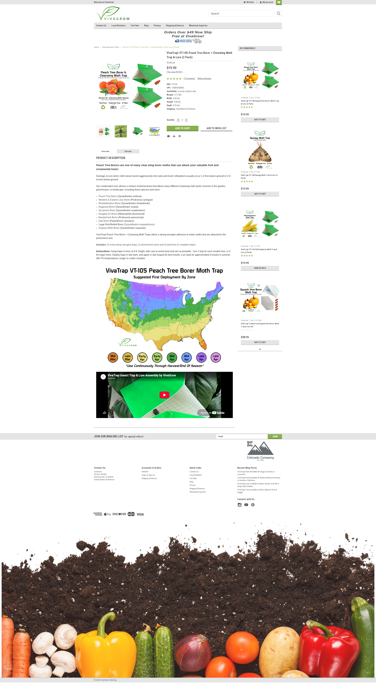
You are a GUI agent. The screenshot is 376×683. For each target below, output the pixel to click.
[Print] (174, 136)
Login (144, 475)
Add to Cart (260, 119)
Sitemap (113, 680)
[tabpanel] (260, 88)
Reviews (128, 151)
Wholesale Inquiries (198, 25)
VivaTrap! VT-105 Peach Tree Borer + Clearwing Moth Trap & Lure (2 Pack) (150, 47)
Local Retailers (118, 25)
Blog (146, 25)
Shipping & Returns (175, 25)
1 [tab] (260, 349)
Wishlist (250, 2)
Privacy (157, 25)
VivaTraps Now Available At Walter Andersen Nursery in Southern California (258, 479)
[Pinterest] (179, 136)
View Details (260, 268)
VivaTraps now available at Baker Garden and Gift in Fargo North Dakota (258, 485)
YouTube (135, 25)
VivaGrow (244, 98)
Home (96, 47)
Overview (105, 151)
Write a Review (204, 78)
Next (161, 85)
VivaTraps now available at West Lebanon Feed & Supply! (257, 491)
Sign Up (152, 475)
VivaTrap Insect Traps (110, 47)
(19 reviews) (189, 78)
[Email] (168, 136)
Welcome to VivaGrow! (104, 2)
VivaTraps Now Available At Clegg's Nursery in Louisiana (256, 473)
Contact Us (101, 25)
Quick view (260, 241)
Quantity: (171, 120)
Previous (97, 85)
